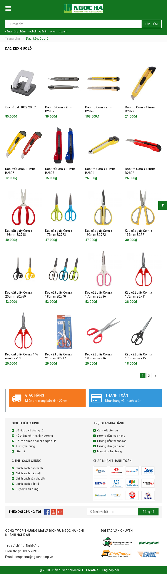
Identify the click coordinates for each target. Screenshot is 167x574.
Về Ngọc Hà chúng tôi (30, 430)
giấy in (43, 31)
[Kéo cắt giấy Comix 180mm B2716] (103, 330)
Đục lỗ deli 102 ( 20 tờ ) (21, 107)
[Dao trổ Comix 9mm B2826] (103, 83)
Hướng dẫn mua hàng (111, 435)
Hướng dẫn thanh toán (111, 441)
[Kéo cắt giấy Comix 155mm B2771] (143, 207)
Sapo (123, 570)
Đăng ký (148, 511)
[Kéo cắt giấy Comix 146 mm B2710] (23, 330)
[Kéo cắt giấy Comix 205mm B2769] (23, 268)
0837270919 (31, 551)
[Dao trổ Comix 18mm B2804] (103, 145)
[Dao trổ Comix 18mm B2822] (143, 83)
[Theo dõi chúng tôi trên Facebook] (47, 511)
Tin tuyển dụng (25, 446)
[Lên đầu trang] (159, 561)
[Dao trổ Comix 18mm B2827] (63, 145)
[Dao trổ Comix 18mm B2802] (143, 145)
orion (53, 31)
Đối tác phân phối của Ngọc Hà (36, 441)
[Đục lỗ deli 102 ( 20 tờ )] (23, 83)
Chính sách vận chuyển (30, 478)
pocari (63, 31)
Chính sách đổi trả (27, 483)
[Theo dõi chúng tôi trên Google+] (60, 511)
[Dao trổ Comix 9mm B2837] (63, 83)
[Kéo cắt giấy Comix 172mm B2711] (143, 268)
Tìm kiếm (151, 24)
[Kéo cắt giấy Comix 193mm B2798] (23, 207)
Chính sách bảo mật (29, 473)
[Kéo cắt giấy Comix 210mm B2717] (63, 330)
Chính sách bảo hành (29, 468)
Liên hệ (20, 451)
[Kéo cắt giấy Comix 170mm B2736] (103, 268)
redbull (32, 31)
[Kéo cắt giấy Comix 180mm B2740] (63, 268)
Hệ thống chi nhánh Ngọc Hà (34, 435)
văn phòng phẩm (15, 31)
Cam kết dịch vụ (107, 430)
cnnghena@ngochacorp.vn (34, 557)
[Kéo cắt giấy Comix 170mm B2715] (143, 330)
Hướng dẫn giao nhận (111, 446)
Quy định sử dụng (27, 489)
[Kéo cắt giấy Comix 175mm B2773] (63, 207)
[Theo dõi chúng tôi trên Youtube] (53, 511)
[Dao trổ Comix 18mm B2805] (23, 145)
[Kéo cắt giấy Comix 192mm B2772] (103, 207)
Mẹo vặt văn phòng (109, 451)
